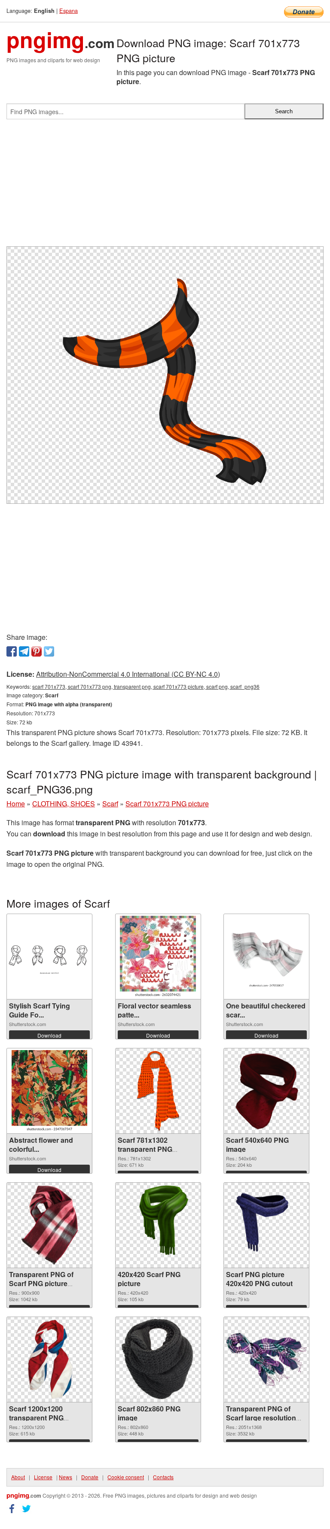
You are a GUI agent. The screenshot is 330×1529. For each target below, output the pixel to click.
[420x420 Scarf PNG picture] (158, 1225)
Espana (68, 10)
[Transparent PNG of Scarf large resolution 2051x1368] (266, 1360)
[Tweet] (49, 651)
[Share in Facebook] (11, 651)
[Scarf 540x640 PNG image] (266, 1091)
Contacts (163, 1477)
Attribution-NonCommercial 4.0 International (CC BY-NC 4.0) (128, 674)
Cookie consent (125, 1477)
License (43, 1477)
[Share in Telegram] (24, 651)
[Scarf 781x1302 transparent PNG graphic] (158, 1091)
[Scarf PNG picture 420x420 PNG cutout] (266, 1225)
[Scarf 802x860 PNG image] (158, 1359)
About (18, 1477)
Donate (89, 1477)
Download (49, 1035)
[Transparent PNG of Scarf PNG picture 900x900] (49, 1225)
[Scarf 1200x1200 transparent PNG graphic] (49, 1359)
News (65, 1477)
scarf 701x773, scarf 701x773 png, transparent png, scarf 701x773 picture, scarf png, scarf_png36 (146, 686)
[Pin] (36, 651)
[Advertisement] (165, 186)
